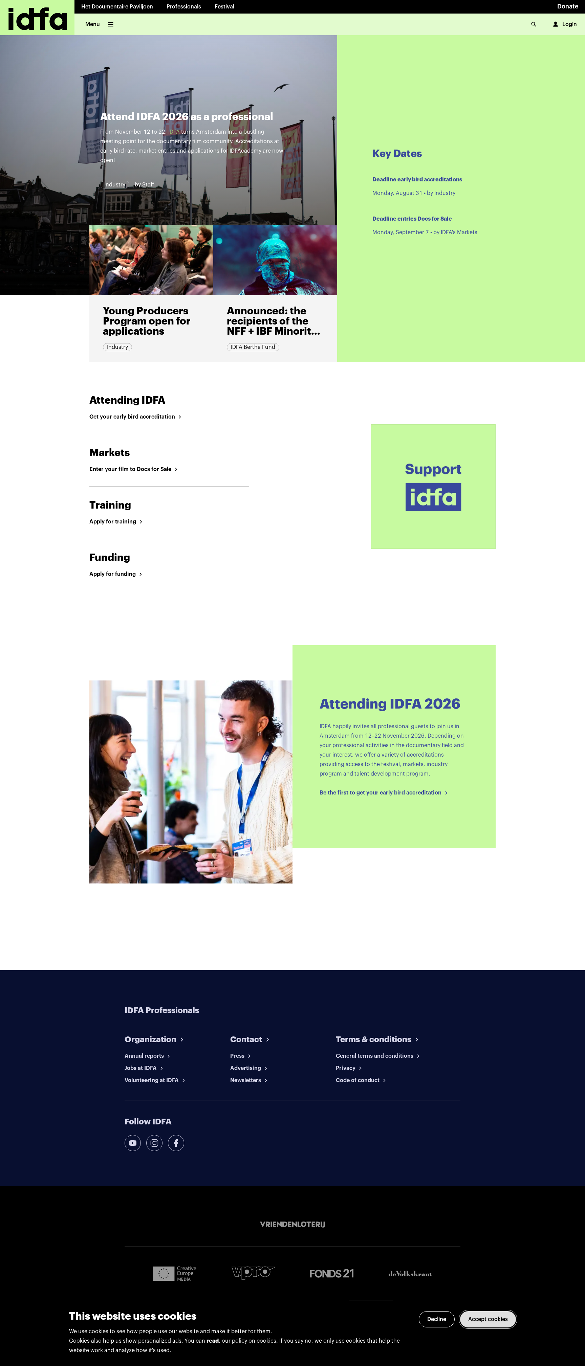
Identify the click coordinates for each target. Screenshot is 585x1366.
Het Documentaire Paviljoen (117, 6)
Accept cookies (488, 1319)
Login (569, 24)
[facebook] (176, 1143)
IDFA (174, 132)
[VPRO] (253, 1273)
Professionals (184, 6)
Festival (224, 6)
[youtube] (133, 1143)
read (213, 1341)
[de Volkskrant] (410, 1273)
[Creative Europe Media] (174, 1273)
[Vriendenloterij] (292, 1225)
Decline (436, 1319)
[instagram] (154, 1143)
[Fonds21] (331, 1273)
